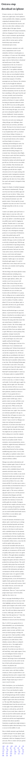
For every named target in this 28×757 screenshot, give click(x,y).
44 (19, 746)
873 (22, 753)
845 (22, 747)
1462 (3, 746)
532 (23, 751)
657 (15, 749)
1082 (15, 751)
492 (7, 746)
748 (3, 747)
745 (11, 749)
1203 (11, 751)
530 (7, 755)
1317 (19, 749)
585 (19, 751)
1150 (11, 753)
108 (23, 746)
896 (3, 755)
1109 (11, 746)
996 (7, 749)
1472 (16, 746)
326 (18, 747)
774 (15, 753)
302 (3, 751)
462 (10, 747)
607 (3, 753)
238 (7, 751)
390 (7, 753)
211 (7, 747)
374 (19, 753)
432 (14, 747)
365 (11, 755)
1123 (3, 749)
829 (23, 749)
